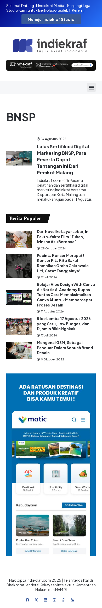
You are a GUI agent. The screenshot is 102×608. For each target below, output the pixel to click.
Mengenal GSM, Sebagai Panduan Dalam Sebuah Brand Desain (65, 347)
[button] (91, 87)
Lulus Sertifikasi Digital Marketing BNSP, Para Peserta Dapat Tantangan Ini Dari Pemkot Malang (63, 159)
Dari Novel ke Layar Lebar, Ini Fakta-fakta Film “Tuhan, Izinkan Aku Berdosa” (63, 236)
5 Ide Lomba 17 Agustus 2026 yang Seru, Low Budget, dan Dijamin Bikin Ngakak (64, 323)
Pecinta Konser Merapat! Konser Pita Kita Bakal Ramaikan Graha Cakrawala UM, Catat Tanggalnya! (63, 263)
